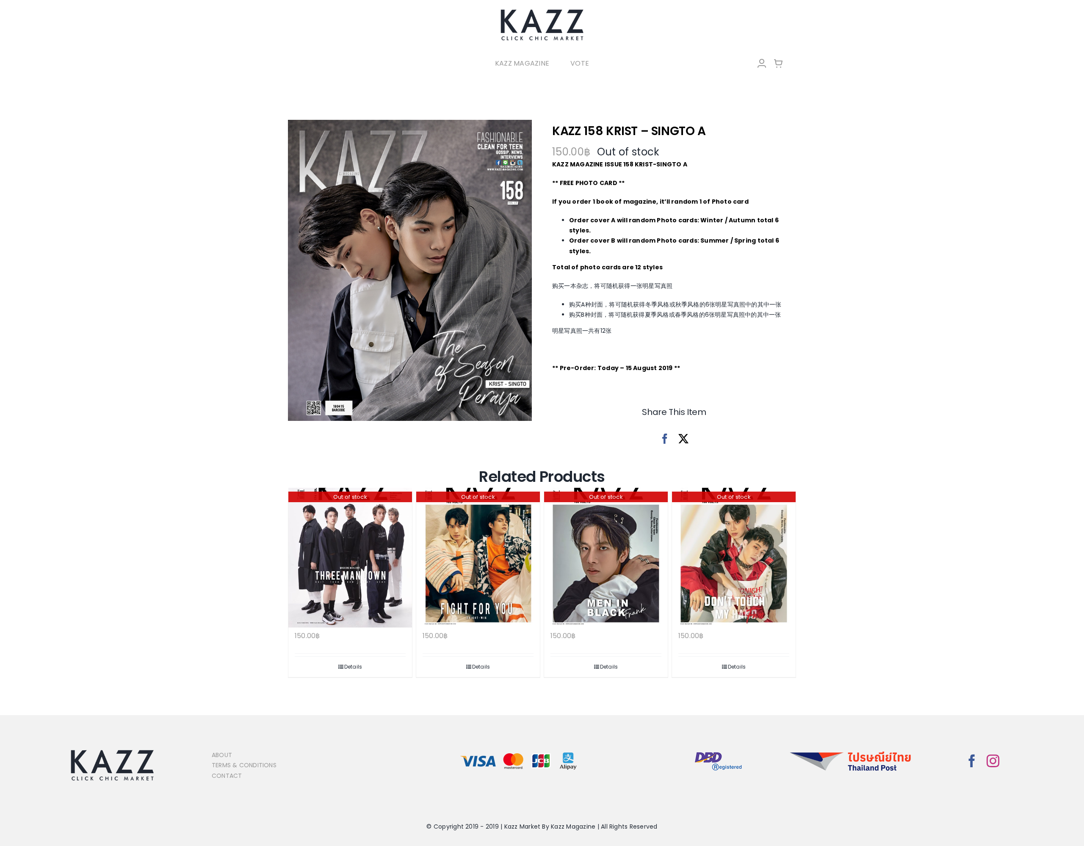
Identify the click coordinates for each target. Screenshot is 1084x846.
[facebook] (971, 761)
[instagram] (993, 761)
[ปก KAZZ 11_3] (410, 270)
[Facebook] (664, 438)
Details (353, 666)
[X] (683, 438)
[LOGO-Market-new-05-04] (542, 12)
